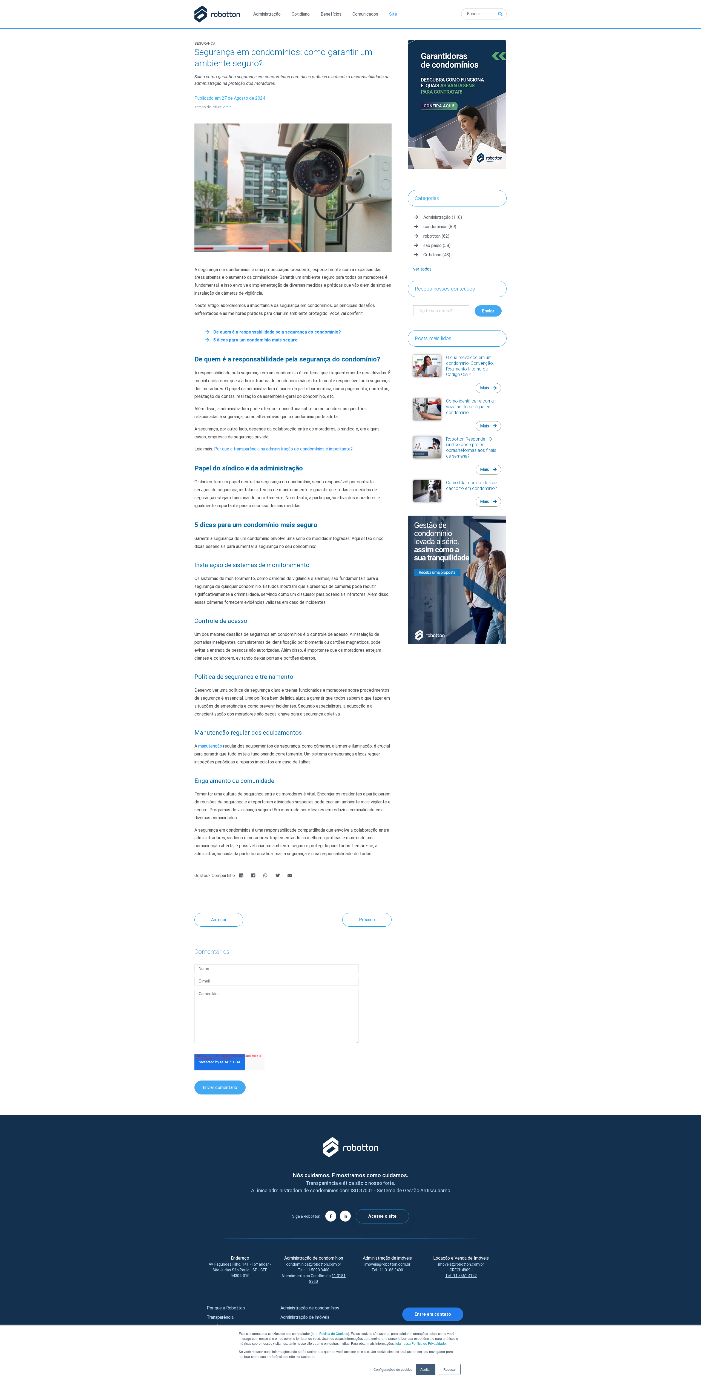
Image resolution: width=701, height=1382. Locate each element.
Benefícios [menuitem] (331, 14)
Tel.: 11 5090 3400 (313, 1270)
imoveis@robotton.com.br (387, 1264)
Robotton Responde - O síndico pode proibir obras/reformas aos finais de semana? (471, 447)
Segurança (204, 43)
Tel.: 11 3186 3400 (387, 1270)
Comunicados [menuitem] (365, 14)
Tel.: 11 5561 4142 (461, 1276)
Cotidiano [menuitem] (301, 14)
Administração (442, 217)
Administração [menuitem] (267, 14)
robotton (436, 236)
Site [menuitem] (393, 14)
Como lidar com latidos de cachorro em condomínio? (471, 485)
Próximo (367, 919)
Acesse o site (382, 1216)
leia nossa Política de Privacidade (420, 1343)
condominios (439, 226)
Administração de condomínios (309, 1308)
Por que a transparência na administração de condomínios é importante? (283, 449)
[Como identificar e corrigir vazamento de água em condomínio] (427, 409)
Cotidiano (436, 255)
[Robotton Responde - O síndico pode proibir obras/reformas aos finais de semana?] (427, 447)
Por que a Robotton (226, 1308)
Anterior (218, 919)
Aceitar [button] (425, 1369)
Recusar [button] (449, 1369)
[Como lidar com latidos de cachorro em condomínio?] (427, 491)
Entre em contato (433, 1314)
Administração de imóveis (304, 1317)
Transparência (220, 1317)
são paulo (436, 245)
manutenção (210, 746)
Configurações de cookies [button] (393, 1369)
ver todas (422, 269)
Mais (485, 387)
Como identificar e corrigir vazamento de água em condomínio (471, 406)
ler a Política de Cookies (330, 1333)
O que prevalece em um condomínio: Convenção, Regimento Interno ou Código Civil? (470, 366)
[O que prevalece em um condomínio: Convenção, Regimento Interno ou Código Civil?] (427, 366)
